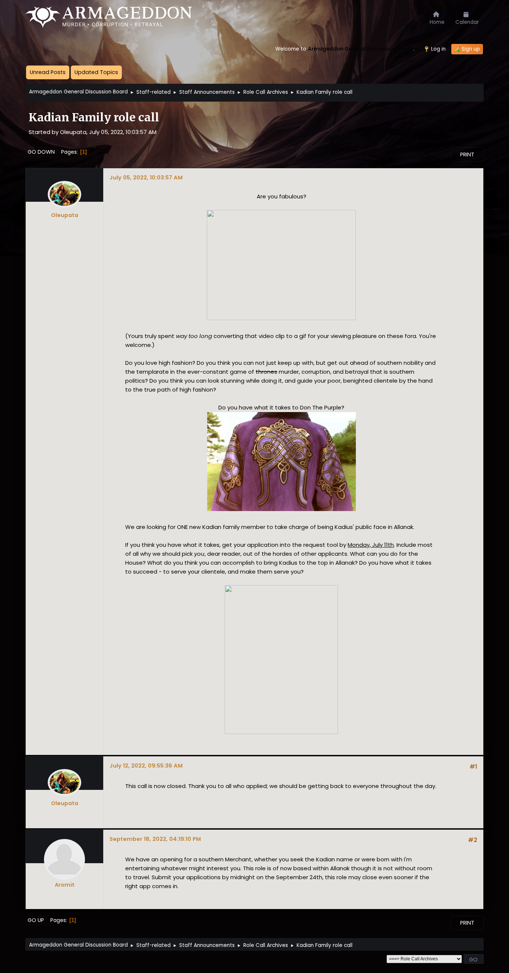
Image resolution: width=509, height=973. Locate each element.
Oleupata (64, 215)
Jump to (373, 958)
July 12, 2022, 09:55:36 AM (146, 765)
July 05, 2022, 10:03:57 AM (146, 177)
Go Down (41, 152)
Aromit (65, 885)
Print (467, 154)
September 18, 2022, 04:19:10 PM (155, 839)
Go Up (36, 920)
